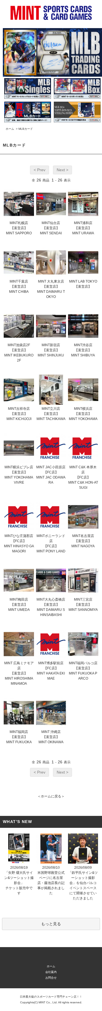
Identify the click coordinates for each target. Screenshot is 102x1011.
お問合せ (51, 977)
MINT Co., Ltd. (48, 1002)
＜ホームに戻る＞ (51, 796)
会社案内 (51, 972)
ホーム (10, 128)
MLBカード (25, 128)
